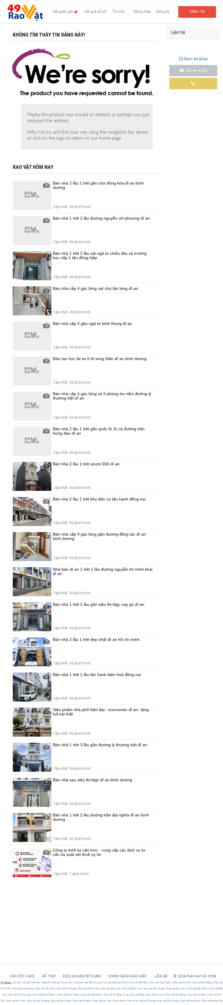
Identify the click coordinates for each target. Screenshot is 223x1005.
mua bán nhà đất (83, 982)
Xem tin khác (196, 59)
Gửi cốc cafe (22, 976)
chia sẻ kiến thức (138, 982)
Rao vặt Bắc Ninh (197, 988)
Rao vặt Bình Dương (20, 994)
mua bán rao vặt (102, 982)
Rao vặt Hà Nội (181, 982)
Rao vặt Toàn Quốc (160, 982)
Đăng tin (197, 12)
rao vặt (16, 982)
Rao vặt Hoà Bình (190, 1000)
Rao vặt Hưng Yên (212, 1000)
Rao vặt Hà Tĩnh (16, 1000)
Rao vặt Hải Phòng (23, 988)
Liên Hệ (161, 976)
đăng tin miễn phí (51, 982)
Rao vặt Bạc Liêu (176, 988)
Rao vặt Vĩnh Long (88, 988)
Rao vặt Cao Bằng (134, 994)
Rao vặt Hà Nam (197, 994)
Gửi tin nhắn (196, 70)
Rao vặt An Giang (66, 988)
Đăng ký (163, 12)
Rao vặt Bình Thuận (68, 994)
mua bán (67, 982)
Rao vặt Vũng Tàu (110, 988)
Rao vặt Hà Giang (175, 994)
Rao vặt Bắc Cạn (132, 988)
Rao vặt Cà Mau (113, 994)
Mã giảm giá (63, 12)
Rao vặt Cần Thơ (45, 988)
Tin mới (118, 12)
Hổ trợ (49, 976)
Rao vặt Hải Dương (38, 1000)
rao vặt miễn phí (31, 982)
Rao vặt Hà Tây (102, 1000)
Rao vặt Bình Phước (44, 994)
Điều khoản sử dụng (82, 976)
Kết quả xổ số (95, 12)
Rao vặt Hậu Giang (168, 1000)
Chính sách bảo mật (128, 976)
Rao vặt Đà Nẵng (202, 982)
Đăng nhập (142, 12)
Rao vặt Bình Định (91, 994)
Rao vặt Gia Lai (154, 994)
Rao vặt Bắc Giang (154, 988)
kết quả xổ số (120, 982)
